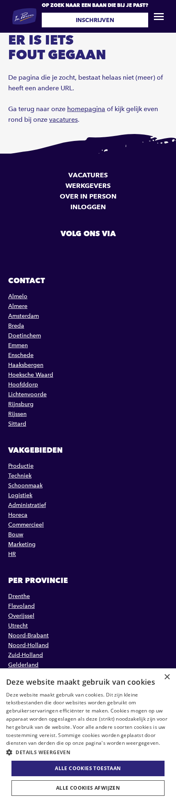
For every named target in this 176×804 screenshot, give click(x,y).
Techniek (20, 475)
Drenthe (19, 596)
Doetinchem (24, 335)
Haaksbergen (25, 365)
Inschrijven (95, 20)
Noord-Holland (28, 645)
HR (12, 554)
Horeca (17, 514)
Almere (17, 306)
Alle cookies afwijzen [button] (88, 787)
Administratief (27, 505)
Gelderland (23, 664)
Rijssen (17, 414)
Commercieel (26, 524)
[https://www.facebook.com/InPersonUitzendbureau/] (67, 252)
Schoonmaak (25, 485)
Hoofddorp (23, 384)
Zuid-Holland (25, 655)
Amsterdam (23, 316)
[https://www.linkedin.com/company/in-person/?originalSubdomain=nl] (88, 252)
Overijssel (21, 615)
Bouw (15, 534)
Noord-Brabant (28, 635)
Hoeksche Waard (30, 374)
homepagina (86, 109)
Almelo (17, 296)
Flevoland (21, 606)
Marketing (22, 544)
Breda (16, 325)
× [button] (167, 677)
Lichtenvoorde (27, 394)
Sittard (17, 423)
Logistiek (20, 495)
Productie (21, 465)
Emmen (18, 345)
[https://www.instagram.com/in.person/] (109, 252)
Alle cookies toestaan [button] (88, 768)
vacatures (63, 119)
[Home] (24, 16)
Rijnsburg (21, 404)
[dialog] (88, 736)
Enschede (21, 355)
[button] (88, 752)
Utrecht (18, 625)
